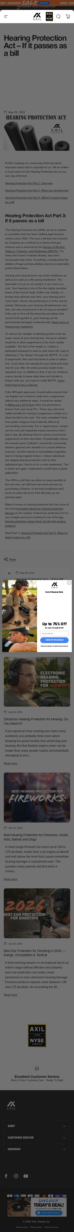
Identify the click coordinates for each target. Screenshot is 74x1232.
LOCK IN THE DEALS (54, 640)
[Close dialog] (69, 583)
